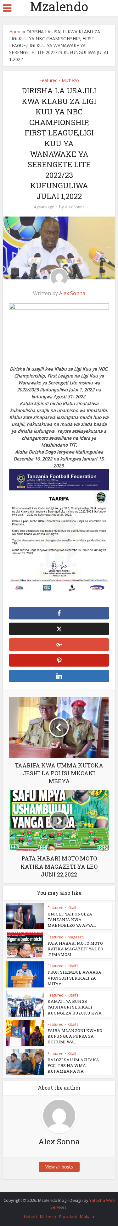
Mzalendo (59, 6)
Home (15, 32)
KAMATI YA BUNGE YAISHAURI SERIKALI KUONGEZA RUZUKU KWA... (76, 1006)
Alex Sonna (75, 207)
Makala (87, 1216)
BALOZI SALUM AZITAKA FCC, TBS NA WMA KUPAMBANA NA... (73, 1065)
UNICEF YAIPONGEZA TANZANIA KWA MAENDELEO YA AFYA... (72, 919)
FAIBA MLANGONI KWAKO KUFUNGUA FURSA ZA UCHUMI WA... (75, 1036)
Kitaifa (73, 907)
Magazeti (76, 937)
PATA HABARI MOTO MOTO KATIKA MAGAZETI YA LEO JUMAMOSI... (75, 948)
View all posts (59, 1167)
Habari (30, 1216)
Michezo (70, 80)
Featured (48, 80)
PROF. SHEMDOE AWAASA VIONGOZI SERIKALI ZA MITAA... (74, 977)
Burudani (68, 1216)
